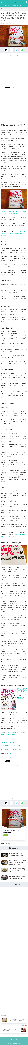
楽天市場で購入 (21, 698)
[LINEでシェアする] (22, 50)
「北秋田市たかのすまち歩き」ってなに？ (12, 745)
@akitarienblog (9, 753)
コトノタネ (9, 757)
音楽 (9, 843)
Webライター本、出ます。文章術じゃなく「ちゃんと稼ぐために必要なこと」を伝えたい (13, 233)
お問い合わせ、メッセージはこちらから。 (12, 749)
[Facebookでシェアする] (11, 50)
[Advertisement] (14, 71)
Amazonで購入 (21, 697)
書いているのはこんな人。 (8, 742)
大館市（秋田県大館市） (18, 5)
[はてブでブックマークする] (16, 50)
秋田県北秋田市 (8, 5)
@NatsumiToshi (8, 524)
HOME (15, 1039)
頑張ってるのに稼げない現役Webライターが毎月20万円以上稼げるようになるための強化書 (22, 690)
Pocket (14, 87)
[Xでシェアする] (6, 50)
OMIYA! (6, 653)
